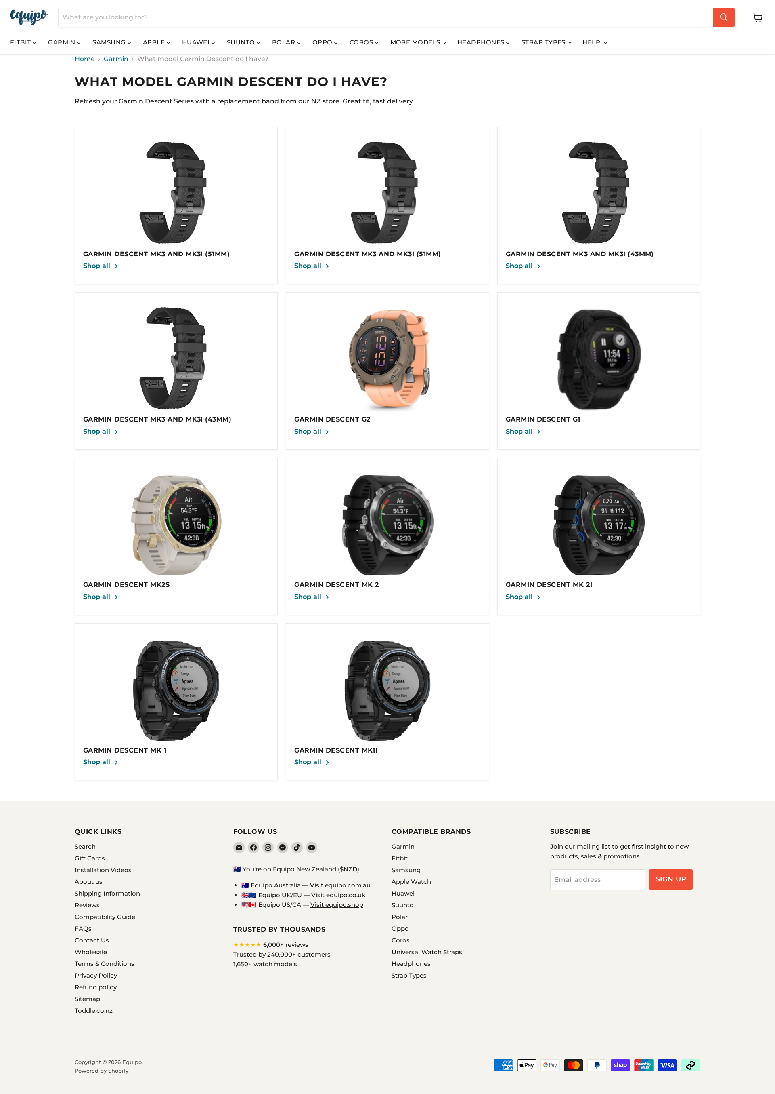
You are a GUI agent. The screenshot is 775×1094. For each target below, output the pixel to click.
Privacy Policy (96, 975)
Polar (284, 42)
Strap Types (544, 42)
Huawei (197, 42)
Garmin (62, 42)
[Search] (724, 17)
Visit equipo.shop (336, 905)
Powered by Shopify (101, 1070)
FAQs (83, 928)
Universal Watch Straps (427, 952)
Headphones (481, 42)
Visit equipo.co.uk (338, 895)
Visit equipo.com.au (340, 885)
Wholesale (91, 952)
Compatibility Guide (105, 917)
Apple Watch (411, 881)
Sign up (671, 879)
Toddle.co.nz (94, 1010)
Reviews (87, 905)
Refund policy (96, 987)
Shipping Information (107, 893)
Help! (593, 42)
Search (85, 846)
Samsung (110, 42)
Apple (155, 42)
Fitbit (21, 42)
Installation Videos (103, 870)
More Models (416, 42)
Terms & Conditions (104, 964)
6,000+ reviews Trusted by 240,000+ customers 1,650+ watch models (282, 954)
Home (85, 59)
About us (89, 881)
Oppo (323, 42)
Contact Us (92, 940)
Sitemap (87, 999)
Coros (362, 42)
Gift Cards (90, 858)
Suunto (242, 42)
